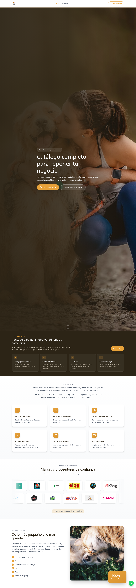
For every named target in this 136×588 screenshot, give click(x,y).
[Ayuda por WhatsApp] (131, 583)
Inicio (57, 4)
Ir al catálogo (117, 349)
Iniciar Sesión (117, 4)
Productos (65, 4)
